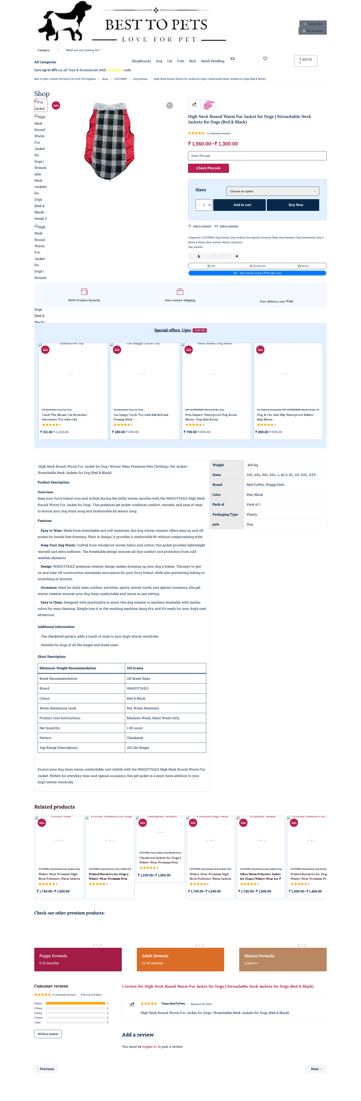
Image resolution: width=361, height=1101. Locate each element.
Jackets (198, 246)
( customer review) (218, 133)
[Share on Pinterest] (206, 256)
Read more (91, 891)
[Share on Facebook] (191, 256)
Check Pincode (208, 168)
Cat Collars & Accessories (269, 409)
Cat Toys (67, 409)
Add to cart (242, 205)
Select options (241, 432)
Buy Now (296, 205)
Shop (105, 78)
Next (315, 1069)
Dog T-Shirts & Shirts (125, 869)
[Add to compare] (216, 226)
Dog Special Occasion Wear (262, 237)
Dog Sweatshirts (306, 237)
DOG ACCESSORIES (194, 409)
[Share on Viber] (229, 256)
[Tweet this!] (199, 256)
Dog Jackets (238, 237)
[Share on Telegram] (236, 256)
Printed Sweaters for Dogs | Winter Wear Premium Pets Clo (108, 878)
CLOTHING (120, 78)
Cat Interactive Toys (52, 409)
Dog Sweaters (287, 237)
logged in (149, 1046)
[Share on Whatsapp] (221, 256)
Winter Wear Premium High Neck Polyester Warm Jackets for (59, 878)
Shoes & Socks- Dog (214, 409)
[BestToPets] (131, 22)
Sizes (201, 189)
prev (31, 391)
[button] (169, 105)
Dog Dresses (140, 78)
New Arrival (213, 242)
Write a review (48, 1034)
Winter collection (232, 242)
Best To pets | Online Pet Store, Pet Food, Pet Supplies (65, 78)
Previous (47, 1069)
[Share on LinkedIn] (214, 256)
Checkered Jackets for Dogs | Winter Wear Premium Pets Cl (160, 862)
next (329, 391)
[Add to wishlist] (189, 226)
